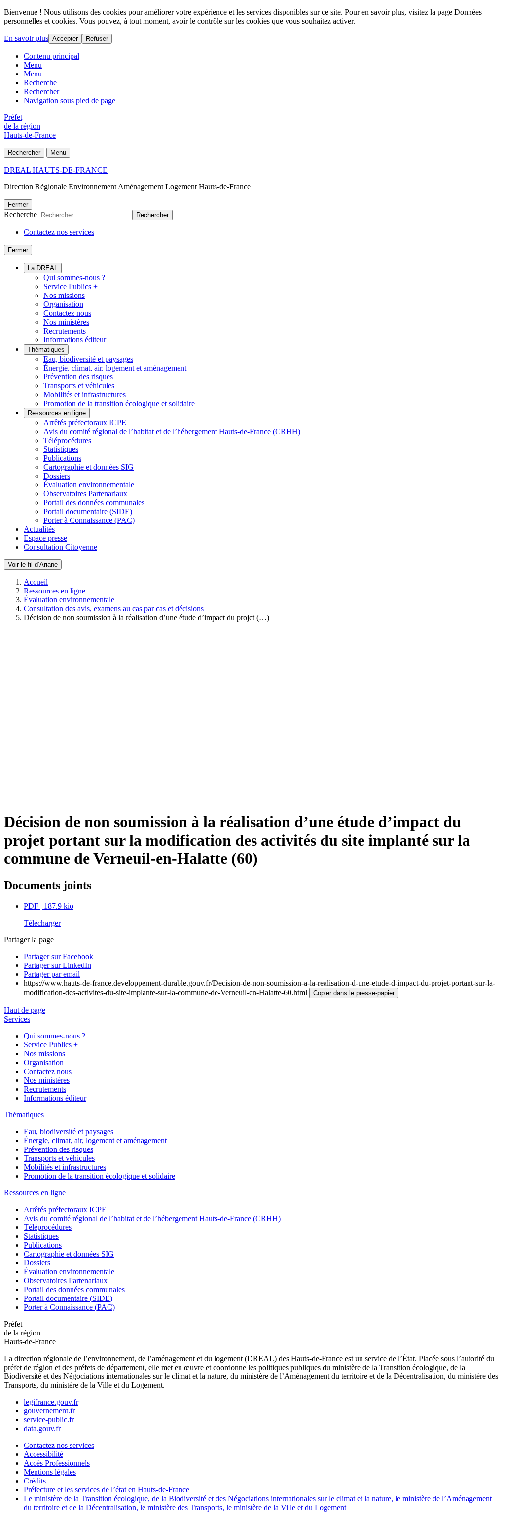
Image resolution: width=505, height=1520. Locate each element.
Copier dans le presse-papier (354, 993)
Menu (33, 65)
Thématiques (46, 349)
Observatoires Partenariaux (85, 493)
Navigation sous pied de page (69, 100)
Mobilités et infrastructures (84, 394)
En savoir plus (26, 38)
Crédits (35, 1481)
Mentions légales (50, 1472)
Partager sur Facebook (58, 956)
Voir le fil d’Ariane (33, 564)
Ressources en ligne (57, 413)
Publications (62, 458)
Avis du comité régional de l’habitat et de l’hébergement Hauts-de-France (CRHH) (171, 431)
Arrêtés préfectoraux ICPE (84, 422)
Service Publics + (70, 286)
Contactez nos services (59, 232)
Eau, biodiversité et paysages (88, 359)
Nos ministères (66, 322)
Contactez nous (67, 313)
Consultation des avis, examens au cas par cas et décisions (114, 608)
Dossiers (56, 476)
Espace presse (45, 538)
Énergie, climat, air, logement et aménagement (114, 368)
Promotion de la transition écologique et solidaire (119, 403)
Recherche (40, 82)
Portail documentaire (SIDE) (87, 511)
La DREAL (43, 268)
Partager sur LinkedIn (57, 965)
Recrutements (64, 331)
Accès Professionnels (57, 1463)
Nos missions (64, 295)
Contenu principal (51, 56)
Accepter (65, 38)
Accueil (36, 582)
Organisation (63, 304)
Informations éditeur (74, 339)
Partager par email (52, 974)
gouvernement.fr (49, 1411)
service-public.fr (49, 1419)
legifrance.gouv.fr (51, 1402)
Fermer (18, 204)
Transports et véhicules (78, 385)
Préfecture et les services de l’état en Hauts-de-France (106, 1489)
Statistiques (60, 449)
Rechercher (41, 91)
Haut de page (24, 1010)
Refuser (97, 38)
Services (17, 1019)
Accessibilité (43, 1454)
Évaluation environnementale (88, 485)
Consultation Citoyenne (60, 547)
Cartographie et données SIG (88, 467)
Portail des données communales (93, 502)
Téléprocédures (67, 440)
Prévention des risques (78, 376)
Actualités (39, 529)
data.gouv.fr (42, 1428)
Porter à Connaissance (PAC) (89, 520)
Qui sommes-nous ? (74, 277)
